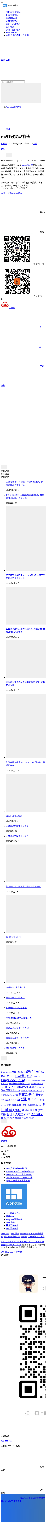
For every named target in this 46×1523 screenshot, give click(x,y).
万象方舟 (40, 1237)
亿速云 (4, 144)
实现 (31, 165)
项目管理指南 (12, 1228)
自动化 (24, 1237)
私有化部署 (27, 1094)
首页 (13, 107)
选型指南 (28, 1099)
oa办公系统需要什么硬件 (17, 836)
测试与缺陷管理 (13, 30)
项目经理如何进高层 (15, 1048)
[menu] (2, 2)
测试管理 (8, 1237)
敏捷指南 (10, 1216)
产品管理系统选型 (19, 1084)
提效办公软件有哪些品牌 (17, 1038)
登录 (3, 60)
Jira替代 (31, 1071)
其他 (35, 144)
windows (32, 1080)
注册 (8, 60)
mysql (37, 1076)
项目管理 (15, 1234)
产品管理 (24, 1234)
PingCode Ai (11, 32)
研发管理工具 (35, 1091)
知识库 (25, 1090)
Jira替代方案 (11, 18)
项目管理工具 (32, 1110)
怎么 (40, 1087)
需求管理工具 (17, 1105)
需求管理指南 (12, 1225)
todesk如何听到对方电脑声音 (19, 1174)
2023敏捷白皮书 (13, 1213)
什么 (10, 1087)
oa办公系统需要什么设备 (17, 826)
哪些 (21, 1087)
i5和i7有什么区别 (13, 937)
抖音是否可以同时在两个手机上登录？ (23, 886)
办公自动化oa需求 (14, 816)
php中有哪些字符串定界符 (18, 1181)
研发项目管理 (12, 15)
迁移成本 (10, 1100)
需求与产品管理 (13, 24)
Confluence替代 (11, 1072)
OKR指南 (10, 1222)
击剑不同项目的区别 (15, 997)
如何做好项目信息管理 (16, 1008)
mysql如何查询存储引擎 (16, 1168)
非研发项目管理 (13, 12)
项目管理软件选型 (22, 1118)
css (23, 165)
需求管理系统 (34, 1105)
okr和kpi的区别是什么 (16, 987)
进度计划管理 (12, 21)
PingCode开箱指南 (14, 1219)
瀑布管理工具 (10, 1090)
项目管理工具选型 (15, 1114)
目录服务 (32, 1237)
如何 (27, 165)
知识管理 (10, 27)
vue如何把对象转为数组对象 (19, 1018)
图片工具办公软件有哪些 (17, 1028)
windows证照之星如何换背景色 (20, 1171)
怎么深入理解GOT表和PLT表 (19, 1177)
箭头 (3, 149)
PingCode (13, 1080)
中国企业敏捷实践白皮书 (17, 35)
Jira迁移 (23, 1076)
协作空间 (16, 1237)
